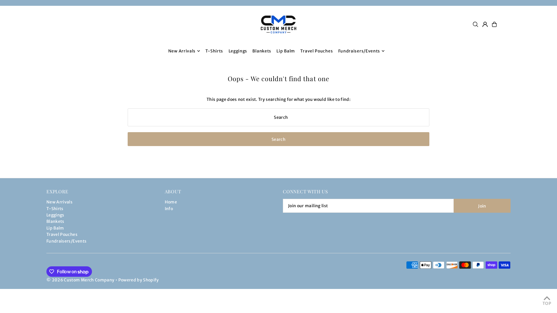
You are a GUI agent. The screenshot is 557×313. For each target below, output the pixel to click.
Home (171, 202)
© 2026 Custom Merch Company (80, 280)
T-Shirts (55, 208)
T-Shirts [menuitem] (214, 51)
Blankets (55, 221)
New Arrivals (59, 202)
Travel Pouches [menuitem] (316, 51)
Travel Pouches (61, 234)
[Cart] (494, 24)
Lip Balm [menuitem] (285, 51)
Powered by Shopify (138, 280)
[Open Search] (475, 24)
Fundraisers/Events (66, 241)
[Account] (485, 24)
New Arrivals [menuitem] (182, 51)
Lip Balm (55, 228)
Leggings (55, 215)
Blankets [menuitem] (261, 51)
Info (169, 208)
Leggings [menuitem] (238, 51)
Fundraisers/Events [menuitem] (359, 51)
